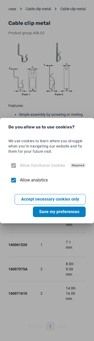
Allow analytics (34, 180)
